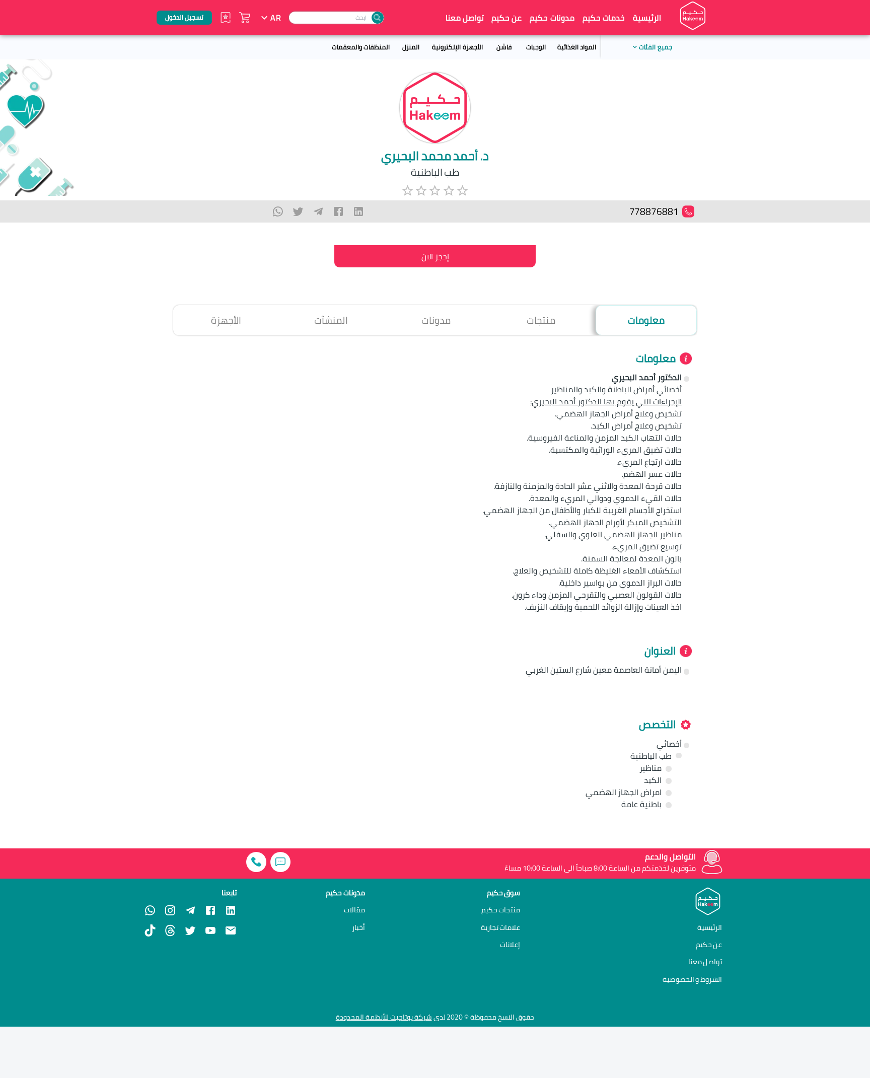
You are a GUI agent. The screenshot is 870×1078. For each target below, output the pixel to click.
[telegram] (318, 211)
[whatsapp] (278, 211)
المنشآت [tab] (331, 320)
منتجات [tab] (541, 320)
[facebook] (338, 211)
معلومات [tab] (646, 320)
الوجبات (536, 47)
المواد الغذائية (576, 47)
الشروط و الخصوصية (692, 979)
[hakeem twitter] (190, 930)
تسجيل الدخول (184, 17)
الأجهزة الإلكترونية (457, 47)
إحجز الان (435, 256)
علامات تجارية (501, 927)
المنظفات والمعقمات (361, 47)
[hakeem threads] (170, 930)
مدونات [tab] (436, 320)
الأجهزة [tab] (226, 320)
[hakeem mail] (231, 930)
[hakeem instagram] (170, 910)
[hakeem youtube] (210, 930)
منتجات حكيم (501, 909)
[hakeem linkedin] (231, 909)
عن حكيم (506, 18)
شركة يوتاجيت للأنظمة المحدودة (384, 1017)
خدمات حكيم (604, 18)
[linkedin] (358, 211)
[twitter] (298, 211)
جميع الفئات (655, 47)
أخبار (358, 927)
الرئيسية (647, 18)
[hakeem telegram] (190, 910)
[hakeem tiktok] (150, 930)
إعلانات (510, 944)
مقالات (354, 909)
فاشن (504, 47)
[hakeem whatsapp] (150, 910)
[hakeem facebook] (210, 910)
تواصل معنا (465, 18)
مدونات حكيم (552, 18)
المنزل (410, 47)
